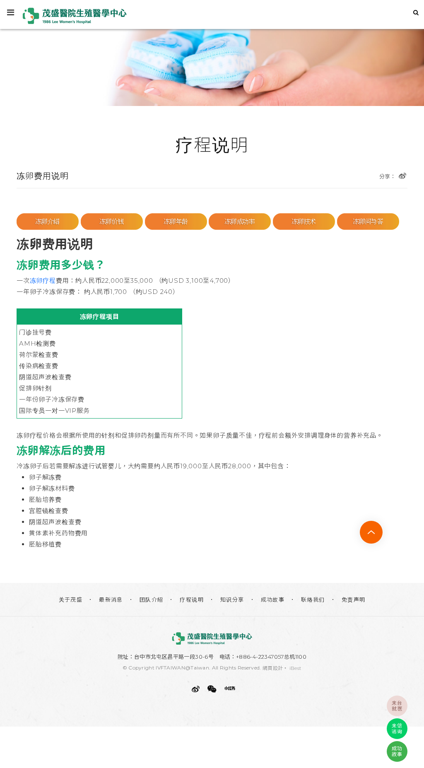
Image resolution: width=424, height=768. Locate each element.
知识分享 (232, 599)
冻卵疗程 (43, 280)
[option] (212, 53)
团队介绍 (152, 599)
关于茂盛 (71, 599)
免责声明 (354, 599)
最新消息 (111, 599)
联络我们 (313, 599)
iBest (295, 668)
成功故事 (273, 599)
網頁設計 (273, 668)
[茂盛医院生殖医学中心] (212, 638)
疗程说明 (192, 599)
